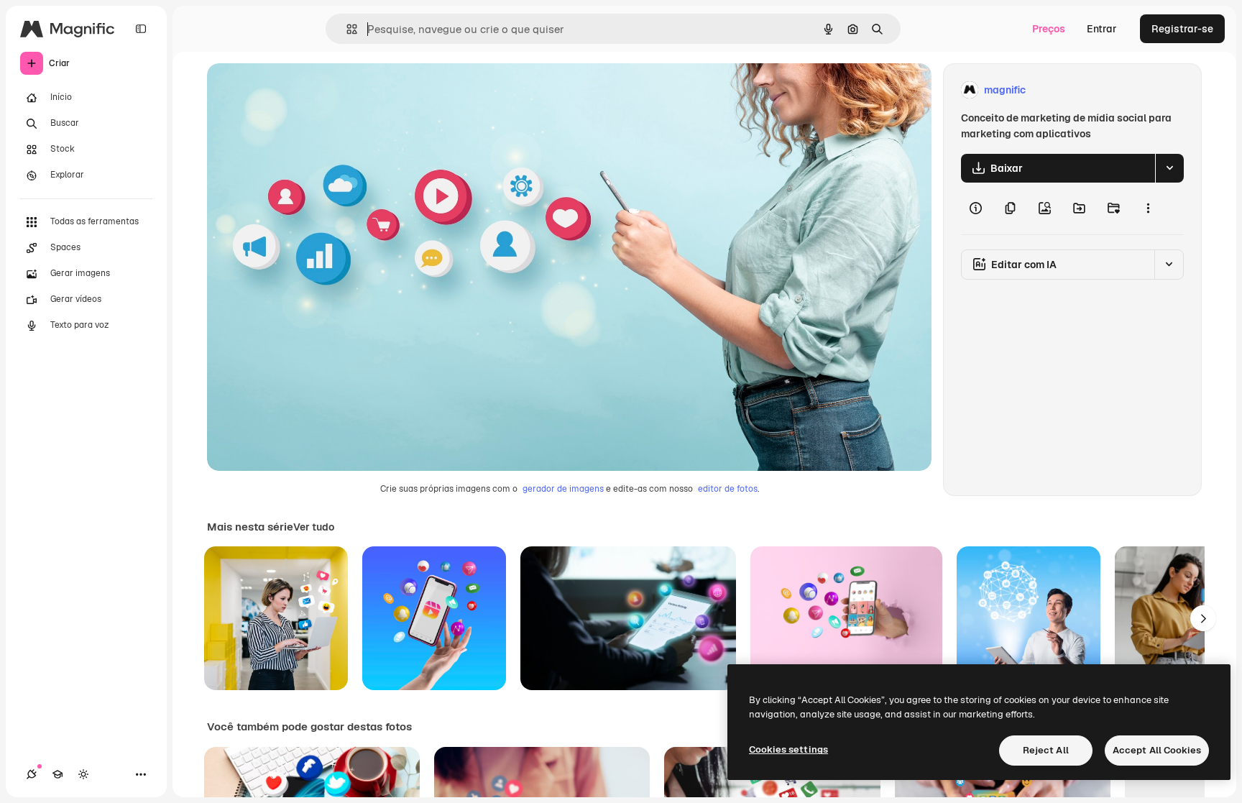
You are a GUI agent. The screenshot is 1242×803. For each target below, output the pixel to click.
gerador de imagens (563, 489)
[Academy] (57, 774)
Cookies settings (788, 749)
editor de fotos (728, 489)
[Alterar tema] (83, 774)
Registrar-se (1182, 28)
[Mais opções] (1147, 208)
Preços (1048, 28)
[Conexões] (31, 774)
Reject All (1046, 750)
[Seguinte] (1203, 618)
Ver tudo (313, 526)
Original (299, 90)
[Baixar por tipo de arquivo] (1169, 168)
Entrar (1102, 28)
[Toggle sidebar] (140, 28)
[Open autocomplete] (346, 29)
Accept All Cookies (1157, 750)
